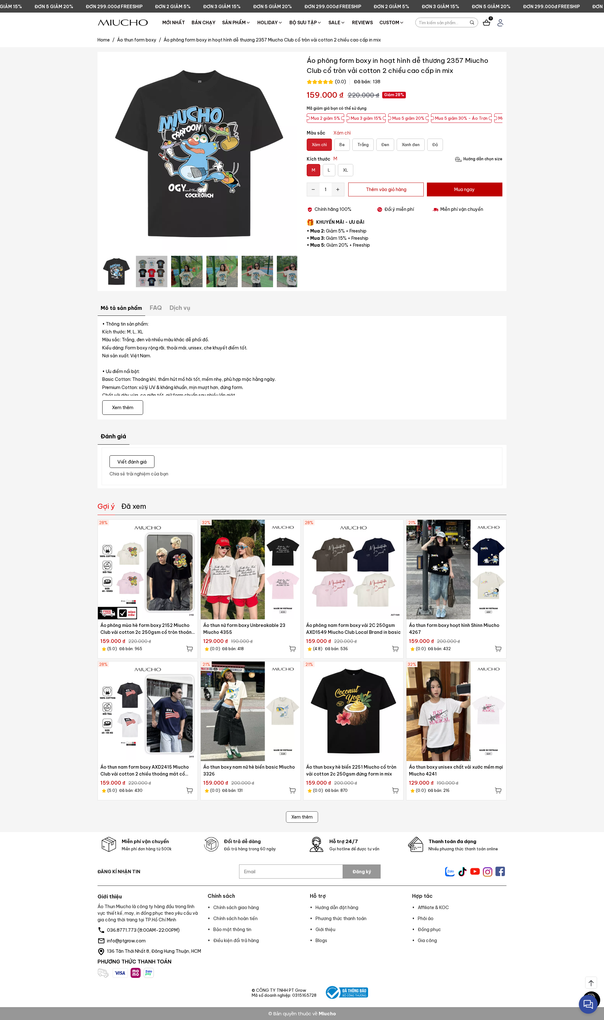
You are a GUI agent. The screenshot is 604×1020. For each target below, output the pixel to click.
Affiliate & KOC (433, 907)
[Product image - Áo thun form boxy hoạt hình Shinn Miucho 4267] (456, 569)
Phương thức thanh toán (341, 918)
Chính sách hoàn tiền (235, 918)
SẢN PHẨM (234, 22)
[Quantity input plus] (338, 189)
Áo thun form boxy (139, 40)
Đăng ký (362, 872)
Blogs (321, 940)
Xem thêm (302, 817)
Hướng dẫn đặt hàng (337, 907)
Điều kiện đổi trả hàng (236, 940)
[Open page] (123, 22)
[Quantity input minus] (313, 189)
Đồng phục (429, 929)
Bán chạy (203, 22)
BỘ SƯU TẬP (303, 22)
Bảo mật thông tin (232, 929)
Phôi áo (425, 918)
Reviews (362, 22)
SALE (334, 22)
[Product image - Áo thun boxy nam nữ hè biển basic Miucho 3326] (250, 711)
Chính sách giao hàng (236, 907)
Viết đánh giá (132, 461)
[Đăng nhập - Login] (500, 23)
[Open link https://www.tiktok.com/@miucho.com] (462, 871)
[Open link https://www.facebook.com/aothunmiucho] (500, 871)
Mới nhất (173, 22)
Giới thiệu (325, 929)
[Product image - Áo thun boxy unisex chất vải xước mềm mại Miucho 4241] (456, 711)
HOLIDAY (267, 22)
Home (106, 40)
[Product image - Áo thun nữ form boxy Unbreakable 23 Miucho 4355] (250, 569)
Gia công (427, 940)
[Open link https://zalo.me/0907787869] (450, 871)
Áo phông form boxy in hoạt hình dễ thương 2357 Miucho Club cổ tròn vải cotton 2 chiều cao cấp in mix (272, 40)
